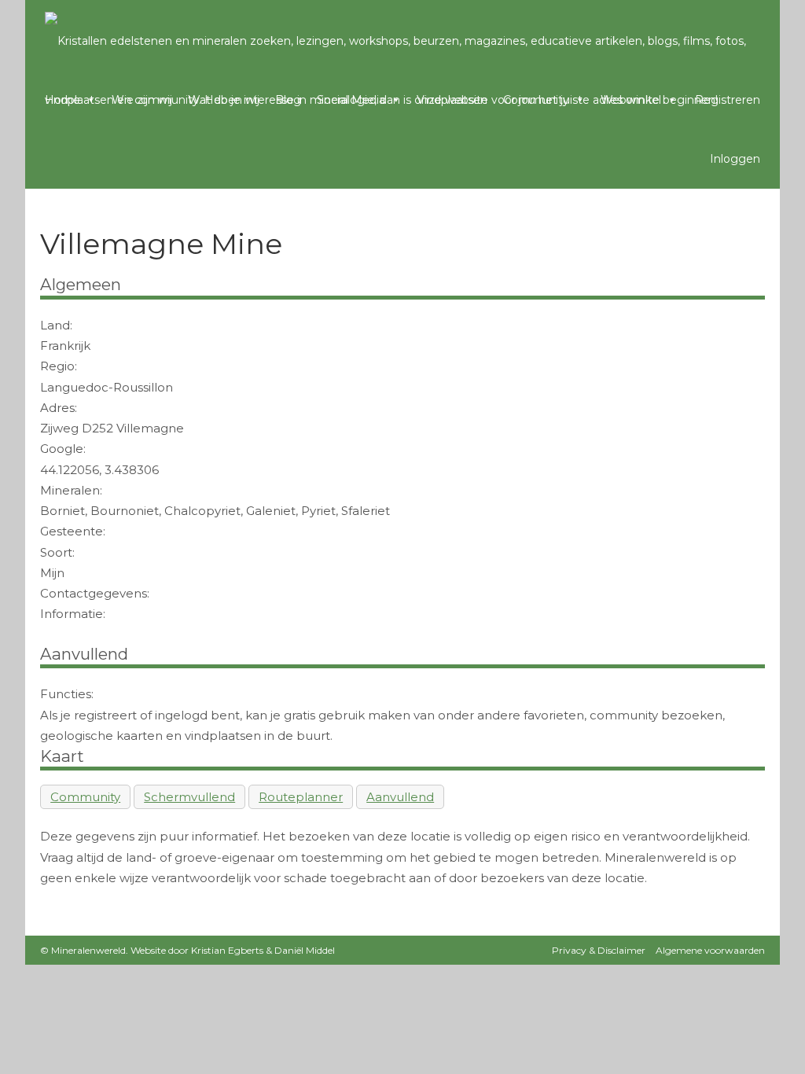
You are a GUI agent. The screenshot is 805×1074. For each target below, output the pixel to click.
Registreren (727, 100)
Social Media (351, 100)
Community (536, 100)
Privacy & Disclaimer (598, 950)
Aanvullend (400, 796)
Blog (288, 100)
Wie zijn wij (142, 100)
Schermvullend (189, 796)
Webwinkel (631, 100)
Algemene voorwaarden (710, 950)
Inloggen (735, 159)
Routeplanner (301, 796)
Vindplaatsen (452, 100)
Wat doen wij (223, 100)
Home (62, 100)
